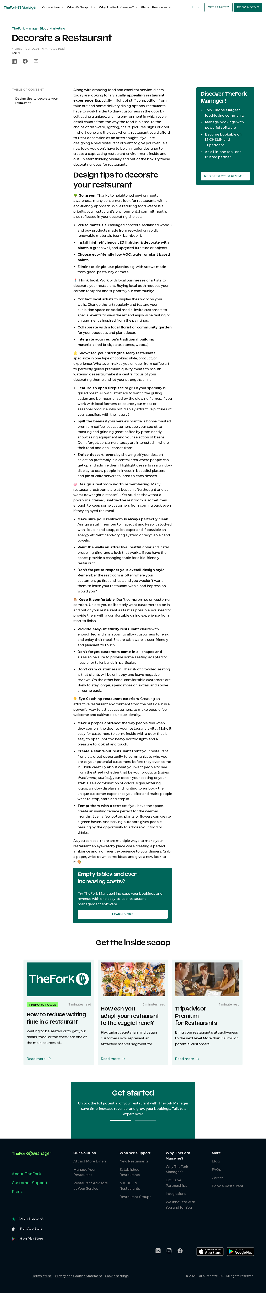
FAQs (216, 1170)
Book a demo (248, 7)
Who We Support (79, 7)
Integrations (176, 1194)
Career (217, 1178)
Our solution (51, 7)
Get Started (218, 7)
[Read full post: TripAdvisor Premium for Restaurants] (207, 979)
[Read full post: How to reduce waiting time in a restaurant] (59, 979)
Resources (159, 7)
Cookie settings (117, 1276)
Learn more (122, 914)
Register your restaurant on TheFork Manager (227, 176)
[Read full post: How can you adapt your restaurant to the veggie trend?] (133, 979)
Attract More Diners (90, 1161)
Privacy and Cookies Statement (78, 1276)
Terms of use (42, 1276)
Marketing (57, 28)
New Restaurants (134, 1161)
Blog (216, 1161)
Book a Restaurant (227, 1186)
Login (196, 7)
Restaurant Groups (135, 1197)
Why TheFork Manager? (116, 7)
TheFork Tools (42, 1005)
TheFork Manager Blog (29, 28)
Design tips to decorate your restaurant (36, 101)
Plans (145, 7)
